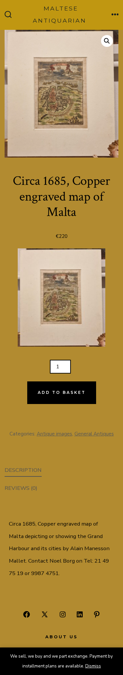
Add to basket (62, 392)
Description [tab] (23, 470)
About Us (61, 636)
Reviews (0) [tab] (21, 488)
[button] (107, 41)
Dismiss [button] (93, 666)
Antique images (54, 434)
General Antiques (94, 434)
